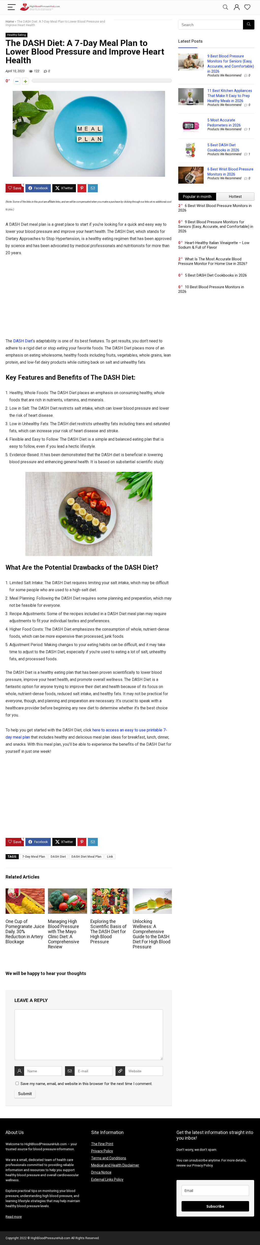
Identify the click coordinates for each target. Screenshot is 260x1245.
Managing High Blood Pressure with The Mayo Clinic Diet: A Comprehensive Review (63, 934)
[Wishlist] (247, 7)
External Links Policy (107, 1179)
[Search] (225, 7)
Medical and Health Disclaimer (115, 1165)
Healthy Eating (16, 35)
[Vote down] (16, 81)
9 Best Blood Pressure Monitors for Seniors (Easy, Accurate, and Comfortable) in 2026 (215, 226)
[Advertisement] (89, 300)
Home (10, 21)
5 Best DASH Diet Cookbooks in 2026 (216, 275)
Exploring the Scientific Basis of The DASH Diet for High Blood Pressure (108, 931)
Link (110, 856)
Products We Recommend (224, 75)
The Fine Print (102, 1144)
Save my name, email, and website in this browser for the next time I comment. (86, 1083)
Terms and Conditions (108, 1158)
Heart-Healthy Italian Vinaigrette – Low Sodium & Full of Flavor (213, 245)
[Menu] (12, 7)
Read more (14, 1217)
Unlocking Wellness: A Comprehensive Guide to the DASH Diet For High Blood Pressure (151, 934)
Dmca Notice (101, 1172)
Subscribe (215, 1206)
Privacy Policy (102, 1151)
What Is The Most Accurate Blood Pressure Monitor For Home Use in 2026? (212, 261)
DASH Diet (22, 341)
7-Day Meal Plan (33, 856)
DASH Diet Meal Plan (86, 856)
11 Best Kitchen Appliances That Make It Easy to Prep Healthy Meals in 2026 (229, 96)
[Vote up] (25, 81)
